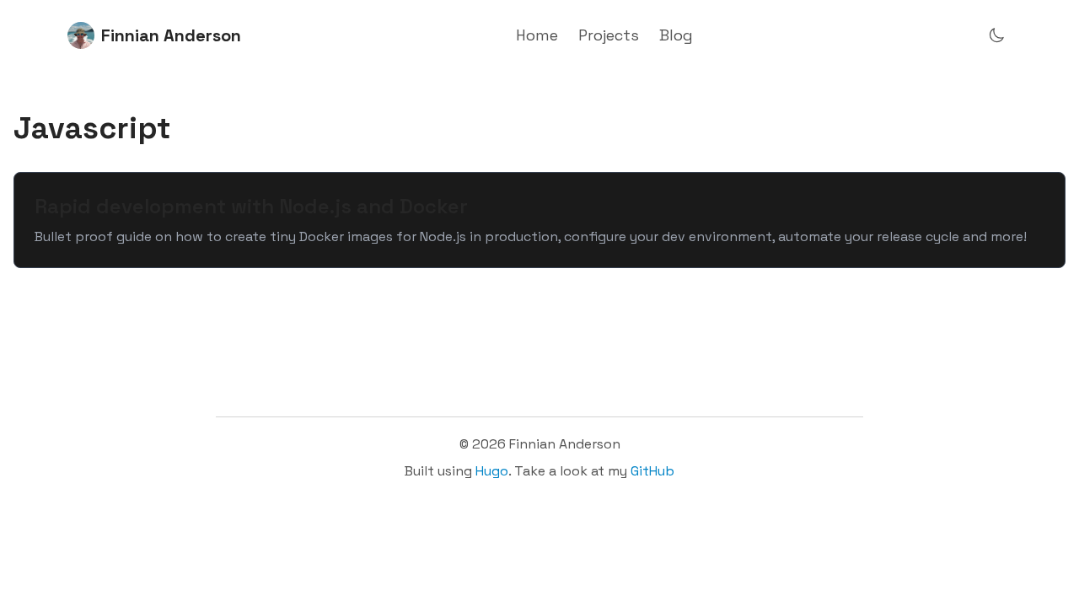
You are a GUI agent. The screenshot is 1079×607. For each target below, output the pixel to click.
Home (537, 35)
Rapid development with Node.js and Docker (251, 206)
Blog (676, 35)
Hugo (491, 471)
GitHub (652, 471)
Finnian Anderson (171, 35)
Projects (608, 35)
